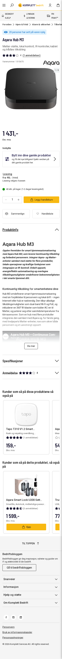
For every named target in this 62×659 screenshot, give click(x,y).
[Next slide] (57, 89)
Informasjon (11, 586)
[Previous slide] (5, 89)
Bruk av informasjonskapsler (17, 632)
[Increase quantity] (18, 199)
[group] (31, 88)
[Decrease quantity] (6, 199)
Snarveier (9, 579)
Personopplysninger (12, 637)
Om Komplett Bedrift (15, 602)
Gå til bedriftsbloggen (19, 567)
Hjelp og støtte (12, 594)
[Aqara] (51, 63)
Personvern (8, 627)
